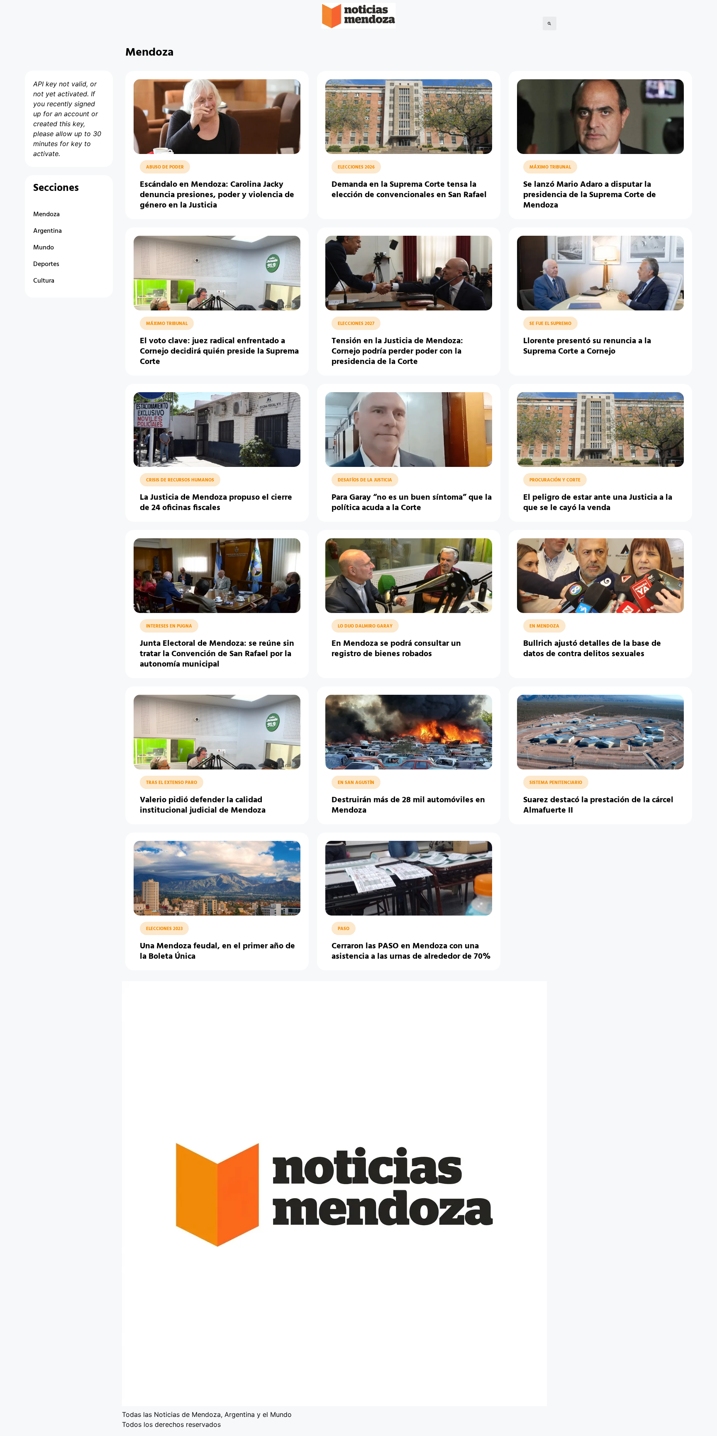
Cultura (43, 281)
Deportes (46, 264)
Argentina (47, 231)
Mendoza (46, 214)
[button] (549, 23)
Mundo (43, 247)
